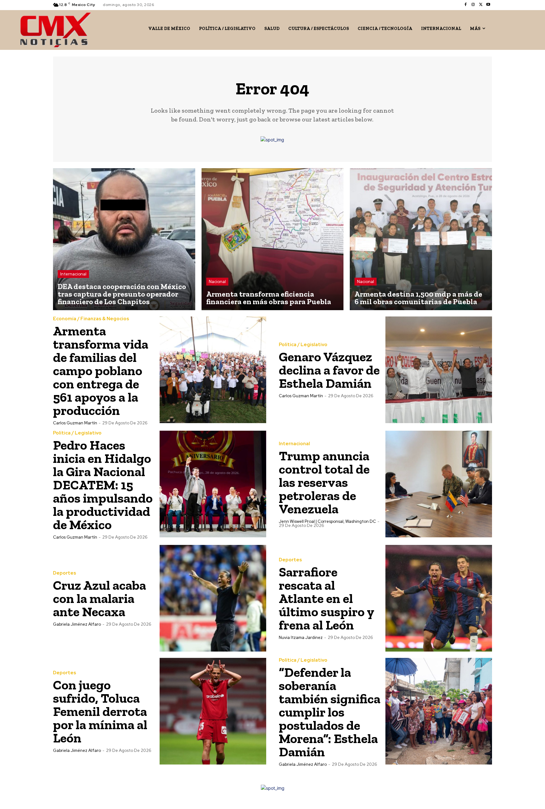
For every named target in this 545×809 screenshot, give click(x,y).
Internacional (73, 274)
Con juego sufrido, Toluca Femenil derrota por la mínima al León (100, 711)
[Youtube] (488, 5)
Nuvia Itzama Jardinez (301, 637)
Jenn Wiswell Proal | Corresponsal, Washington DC (327, 521)
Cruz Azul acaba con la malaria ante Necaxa (99, 598)
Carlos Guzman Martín (75, 423)
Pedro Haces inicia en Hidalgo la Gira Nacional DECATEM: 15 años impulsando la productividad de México (103, 485)
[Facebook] (465, 5)
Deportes (64, 573)
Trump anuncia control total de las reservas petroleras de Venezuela (324, 482)
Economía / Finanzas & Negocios (91, 318)
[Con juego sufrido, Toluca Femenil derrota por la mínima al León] (213, 711)
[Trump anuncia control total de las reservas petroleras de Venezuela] (438, 484)
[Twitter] (480, 5)
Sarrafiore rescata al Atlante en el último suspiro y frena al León (326, 598)
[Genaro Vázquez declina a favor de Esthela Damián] (438, 369)
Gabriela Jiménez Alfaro (77, 624)
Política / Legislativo (303, 344)
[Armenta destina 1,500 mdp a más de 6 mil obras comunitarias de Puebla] (421, 239)
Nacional (217, 281)
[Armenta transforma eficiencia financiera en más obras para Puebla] (273, 239)
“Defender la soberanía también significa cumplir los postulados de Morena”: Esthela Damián (329, 712)
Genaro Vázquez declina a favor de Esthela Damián (329, 370)
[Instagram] (473, 5)
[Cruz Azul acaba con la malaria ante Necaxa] (213, 598)
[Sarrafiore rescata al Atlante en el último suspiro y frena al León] (438, 598)
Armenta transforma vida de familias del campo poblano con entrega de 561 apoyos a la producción (100, 370)
